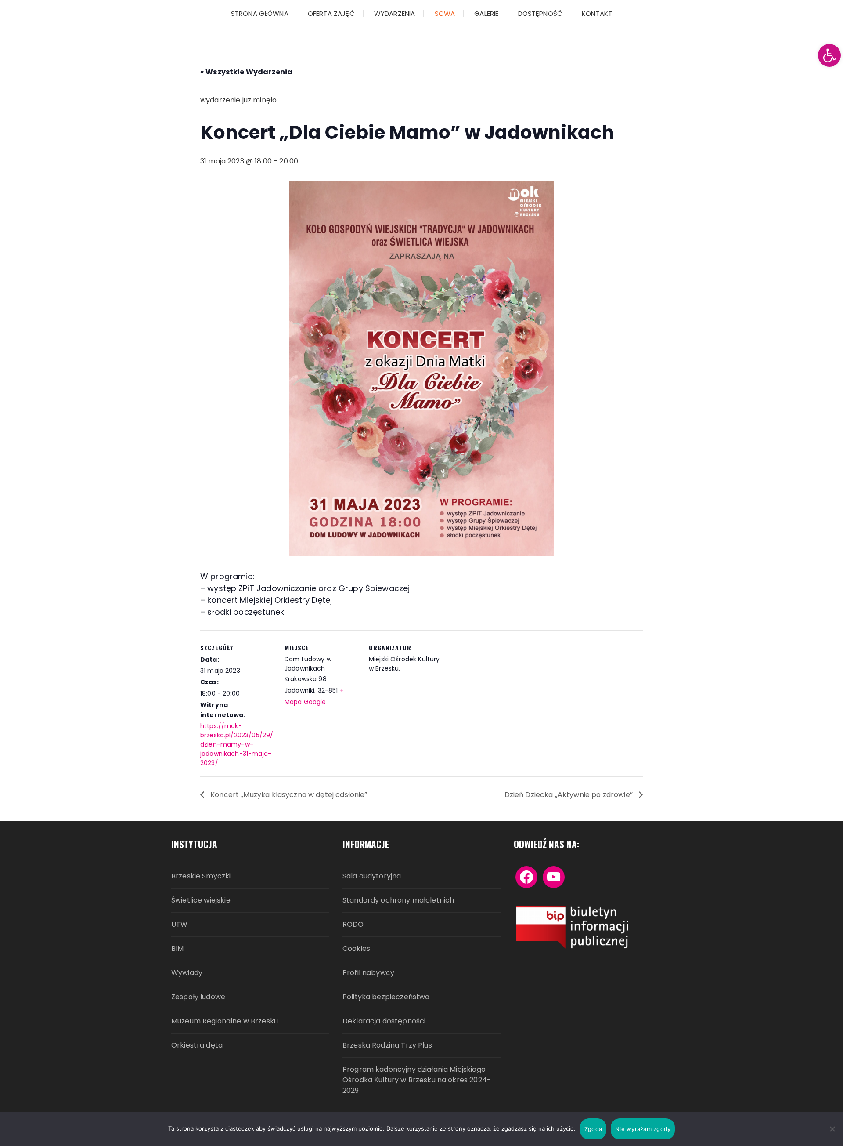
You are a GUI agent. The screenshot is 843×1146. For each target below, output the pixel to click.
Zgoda (593, 1128)
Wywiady (186, 973)
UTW (179, 924)
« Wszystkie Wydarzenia (246, 72)
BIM (177, 948)
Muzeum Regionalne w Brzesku (224, 1021)
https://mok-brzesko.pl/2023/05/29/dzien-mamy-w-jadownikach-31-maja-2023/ (236, 744)
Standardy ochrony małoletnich (398, 900)
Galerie (486, 13)
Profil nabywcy (368, 973)
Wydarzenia (394, 13)
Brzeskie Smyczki (201, 876)
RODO (353, 924)
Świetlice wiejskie (201, 900)
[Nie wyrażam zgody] (832, 1128)
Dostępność (540, 13)
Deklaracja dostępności (383, 1021)
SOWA (445, 13)
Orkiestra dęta (197, 1045)
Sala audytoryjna (371, 876)
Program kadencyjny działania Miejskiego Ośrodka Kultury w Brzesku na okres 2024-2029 (416, 1079)
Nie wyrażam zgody (642, 1128)
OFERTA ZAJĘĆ (331, 13)
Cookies (356, 948)
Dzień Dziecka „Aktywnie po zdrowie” (569, 795)
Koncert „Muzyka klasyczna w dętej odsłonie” (288, 795)
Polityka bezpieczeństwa (385, 997)
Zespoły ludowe (198, 997)
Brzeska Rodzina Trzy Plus (387, 1045)
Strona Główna (259, 13)
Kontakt (597, 13)
